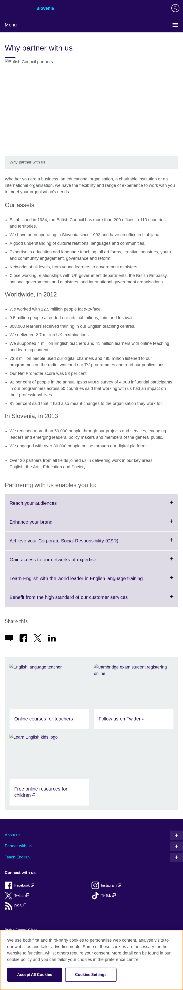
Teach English (17, 857)
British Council (17, 8)
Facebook (22, 885)
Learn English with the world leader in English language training (88, 582)
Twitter (19, 895)
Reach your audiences (45, 506)
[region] (91, 960)
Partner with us (18, 846)
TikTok (106, 895)
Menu (11, 24)
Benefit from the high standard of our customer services (80, 600)
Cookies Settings (91, 975)
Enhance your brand (43, 525)
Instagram (109, 885)
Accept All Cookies (34, 975)
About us (12, 835)
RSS (18, 906)
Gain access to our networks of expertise (65, 563)
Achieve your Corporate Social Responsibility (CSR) (76, 544)
